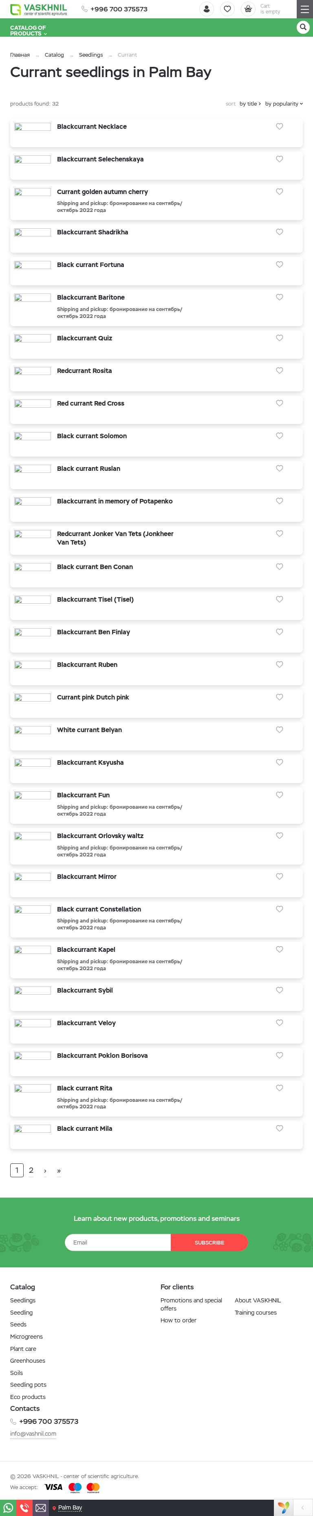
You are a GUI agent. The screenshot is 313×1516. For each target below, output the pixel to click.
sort (231, 103)
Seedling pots (28, 1384)
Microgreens (26, 1336)
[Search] (303, 27)
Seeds (18, 1324)
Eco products (28, 1397)
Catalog (54, 54)
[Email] (41, 1508)
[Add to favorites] (279, 126)
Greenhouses (27, 1360)
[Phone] (24, 1508)
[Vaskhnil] (38, 9)
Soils (16, 1373)
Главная (20, 54)
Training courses (256, 1312)
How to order (178, 1320)
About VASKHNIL (258, 1300)
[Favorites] (227, 9)
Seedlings (91, 54)
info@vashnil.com (33, 1433)
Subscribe (209, 1242)
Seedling (21, 1312)
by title (248, 103)
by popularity (281, 103)
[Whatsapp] (8, 1508)
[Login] (206, 9)
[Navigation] (305, 9)
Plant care (23, 1349)
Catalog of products (28, 30)
